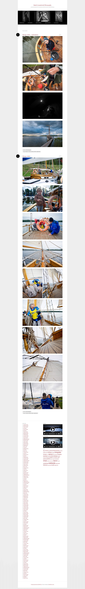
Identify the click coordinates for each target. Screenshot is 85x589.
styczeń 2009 (25, 512)
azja (49, 450)
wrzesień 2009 (25, 505)
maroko (58, 456)
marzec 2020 (25, 441)
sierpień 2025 (25, 424)
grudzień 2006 (25, 536)
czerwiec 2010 (25, 500)
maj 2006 (25, 544)
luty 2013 (24, 479)
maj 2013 (25, 478)
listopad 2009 (25, 503)
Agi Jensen (45, 450)
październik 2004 (26, 567)
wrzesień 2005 (25, 554)
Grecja (44, 454)
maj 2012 (25, 484)
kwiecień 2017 (25, 454)
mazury (29, 151)
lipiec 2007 (25, 530)
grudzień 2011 (25, 490)
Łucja (52, 465)
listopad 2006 (25, 537)
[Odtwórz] (44, 433)
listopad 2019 (25, 445)
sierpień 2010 (25, 497)
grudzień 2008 (25, 513)
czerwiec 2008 (25, 519)
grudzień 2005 (25, 550)
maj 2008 (25, 520)
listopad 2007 (25, 526)
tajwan (55, 461)
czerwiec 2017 (25, 452)
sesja (45, 461)
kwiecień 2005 (25, 560)
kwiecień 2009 (25, 508)
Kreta (52, 456)
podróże (44, 458)
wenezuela (57, 463)
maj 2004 (25, 573)
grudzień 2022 (25, 433)
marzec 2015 (25, 464)
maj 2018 (25, 447)
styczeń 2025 (25, 429)
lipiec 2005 (25, 556)
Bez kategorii (28, 411)
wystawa (49, 465)
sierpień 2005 (25, 555)
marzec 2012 (25, 487)
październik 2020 (26, 439)
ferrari (47, 452)
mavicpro (44, 457)
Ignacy (27, 151)
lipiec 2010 (25, 499)
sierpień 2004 (25, 569)
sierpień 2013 (25, 476)
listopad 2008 (25, 514)
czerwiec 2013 (25, 477)
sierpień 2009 (25, 506)
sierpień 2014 (25, 465)
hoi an (47, 454)
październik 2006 (26, 538)
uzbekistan (45, 463)
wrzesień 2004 (25, 568)
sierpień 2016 (25, 459)
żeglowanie (38, 151)
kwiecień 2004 (25, 574)
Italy (54, 454)
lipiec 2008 (25, 518)
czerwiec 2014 (25, 467)
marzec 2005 (25, 561)
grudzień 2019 (25, 443)
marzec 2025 (25, 427)
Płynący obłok (26, 156)
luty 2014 (24, 471)
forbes (50, 452)
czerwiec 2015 (25, 461)
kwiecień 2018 (25, 448)
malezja (55, 456)
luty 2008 (24, 524)
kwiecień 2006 (25, 545)
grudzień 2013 (25, 472)
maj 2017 (25, 453)
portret (48, 459)
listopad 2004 (25, 566)
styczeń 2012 (25, 489)
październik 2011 (26, 491)
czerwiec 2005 (25, 557)
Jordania (59, 454)
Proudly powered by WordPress (36, 584)
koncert (49, 456)
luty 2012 (24, 488)
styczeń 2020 (25, 442)
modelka (50, 457)
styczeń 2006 (25, 549)
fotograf (53, 452)
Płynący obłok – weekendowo (30, 35)
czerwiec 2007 (25, 531)
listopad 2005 (25, 551)
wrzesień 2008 (25, 515)
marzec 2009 (25, 509)
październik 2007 (26, 527)
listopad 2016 (25, 457)
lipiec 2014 (25, 466)
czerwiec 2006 (25, 543)
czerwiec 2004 (25, 572)
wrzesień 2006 (25, 539)
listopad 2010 (25, 496)
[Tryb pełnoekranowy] (60, 433)
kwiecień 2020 (25, 440)
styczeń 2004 (25, 578)
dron (61, 450)
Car (60, 450)
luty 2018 (24, 449)
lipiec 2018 (25, 446)
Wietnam (45, 465)
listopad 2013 (25, 473)
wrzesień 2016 (25, 458)
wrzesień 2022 (25, 435)
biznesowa (56, 450)
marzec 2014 (25, 470)
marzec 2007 (25, 533)
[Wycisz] (58, 433)
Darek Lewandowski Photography (42, 5)
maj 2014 (25, 469)
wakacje (52, 463)
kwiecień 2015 (25, 463)
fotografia (58, 452)
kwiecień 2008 (25, 521)
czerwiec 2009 (25, 507)
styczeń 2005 (25, 563)
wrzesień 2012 (25, 483)
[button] (52, 429)
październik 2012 (26, 482)
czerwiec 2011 (25, 494)
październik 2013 (26, 475)
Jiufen (56, 454)
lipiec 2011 (25, 493)
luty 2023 (24, 430)
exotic (44, 452)
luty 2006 (24, 548)
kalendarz (45, 456)
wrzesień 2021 (25, 436)
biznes (51, 450)
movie (53, 457)
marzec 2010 (25, 502)
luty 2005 (24, 562)
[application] (52, 429)
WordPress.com (51, 584)
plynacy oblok (33, 151)
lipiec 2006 (25, 542)
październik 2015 (26, 460)
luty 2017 (24, 455)
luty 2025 (24, 428)
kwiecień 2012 (25, 485)
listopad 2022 (25, 434)
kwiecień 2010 (25, 501)
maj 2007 (25, 532)
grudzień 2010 (25, 495)
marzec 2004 (25, 575)
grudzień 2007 (25, 525)
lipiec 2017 (25, 451)
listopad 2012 (25, 481)
